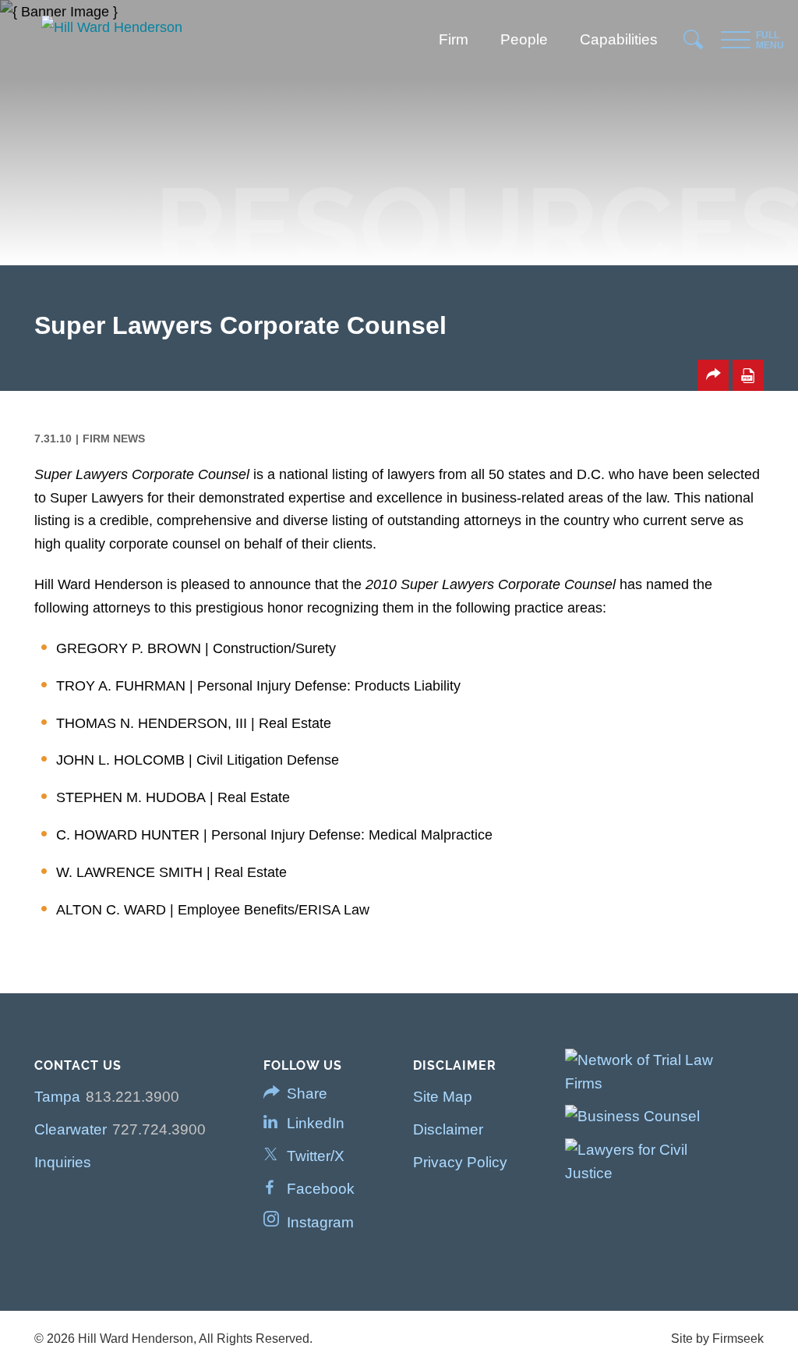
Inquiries (62, 1162)
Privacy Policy (460, 1162)
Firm (453, 39)
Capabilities (619, 39)
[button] (713, 375)
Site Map (442, 1096)
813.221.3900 (132, 1096)
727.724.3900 (159, 1129)
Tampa (57, 1096)
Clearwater (70, 1129)
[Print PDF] (748, 375)
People (524, 39)
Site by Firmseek (717, 1338)
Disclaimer (448, 1129)
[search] (693, 43)
